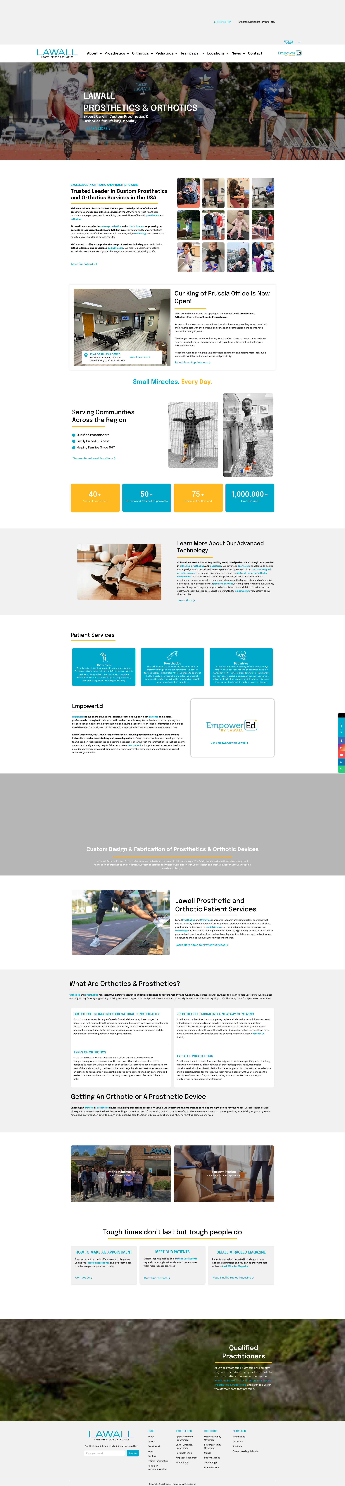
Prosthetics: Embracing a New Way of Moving (215, 1014)
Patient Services (93, 635)
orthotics (76, 219)
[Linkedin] (341, 762)
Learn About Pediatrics (241, 667)
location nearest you (98, 1263)
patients (153, 717)
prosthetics (152, 215)
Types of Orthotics (89, 1052)
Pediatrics (164, 53)
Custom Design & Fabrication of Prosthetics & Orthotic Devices (172, 849)
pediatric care (115, 248)
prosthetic (103, 1108)
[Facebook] (341, 740)
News (236, 53)
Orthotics (140, 53)
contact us (258, 1034)
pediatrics (215, 566)
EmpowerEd (87, 706)
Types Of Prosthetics (195, 1056)
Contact (255, 53)
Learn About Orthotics (104, 667)
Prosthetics (115, 53)
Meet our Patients (172, 1252)
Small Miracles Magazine (241, 1252)
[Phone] (341, 769)
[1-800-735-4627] (215, 22)
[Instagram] (341, 747)
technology (140, 233)
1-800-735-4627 (224, 22)
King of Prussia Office (105, 354)
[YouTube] (341, 755)
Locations (216, 53)
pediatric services (223, 584)
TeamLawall (190, 53)
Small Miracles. (172, 382)
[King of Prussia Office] (86, 355)
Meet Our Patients (187, 1259)
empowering (242, 591)
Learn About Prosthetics (173, 667)
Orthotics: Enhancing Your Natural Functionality (116, 1014)
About (92, 53)
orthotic (89, 1108)
